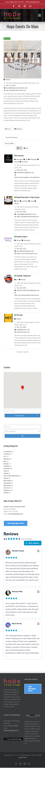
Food (32, 201)
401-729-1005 (21, 327)
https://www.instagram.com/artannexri (27, 177)
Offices (6, 478)
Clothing (6, 466)
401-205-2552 (21, 249)
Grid (26, 148)
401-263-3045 (21, 288)
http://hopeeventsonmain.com (16, 90)
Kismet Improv (21, 236)
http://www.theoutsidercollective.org (26, 295)
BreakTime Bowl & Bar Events (27, 197)
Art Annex (20, 155)
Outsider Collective (23, 276)
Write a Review (33, 543)
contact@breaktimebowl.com (26, 214)
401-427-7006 (21, 212)
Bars (17, 201)
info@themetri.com (23, 330)
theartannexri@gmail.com (25, 172)
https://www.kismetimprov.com (27, 253)
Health (6, 473)
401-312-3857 (13, 726)
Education (19, 159)
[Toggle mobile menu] (39, 15)
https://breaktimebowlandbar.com (28, 217)
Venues (7, 80)
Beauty (6, 464)
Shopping (33, 159)
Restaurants (7, 485)
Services (6, 488)
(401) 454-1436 (22, 170)
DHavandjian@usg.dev (33, 2)
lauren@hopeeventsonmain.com (17, 88)
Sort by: (9, 143)
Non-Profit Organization (11, 476)
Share (8, 129)
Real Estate (7, 481)
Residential (7, 483)
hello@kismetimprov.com (25, 251)
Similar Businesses (12, 137)
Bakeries (6, 459)
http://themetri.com (23, 332)
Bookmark (19, 129)
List (20, 148)
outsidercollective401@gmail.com (28, 290)
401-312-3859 (10, 85)
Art (26, 159)
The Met (19, 315)
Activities (24, 162)
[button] (22, 388)
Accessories (7, 452)
